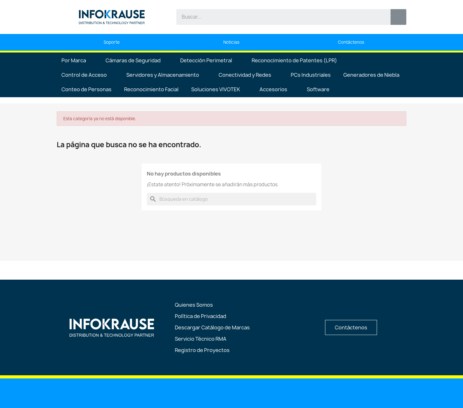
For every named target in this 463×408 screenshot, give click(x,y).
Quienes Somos (194, 304)
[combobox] (278, 17)
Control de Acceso (84, 74)
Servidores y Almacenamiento (162, 74)
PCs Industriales (311, 74)
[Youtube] (215, 392)
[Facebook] (232, 392)
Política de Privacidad (200, 316)
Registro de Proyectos (202, 350)
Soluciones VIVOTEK (215, 89)
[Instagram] (248, 392)
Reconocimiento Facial (151, 89)
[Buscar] (398, 17)
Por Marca (73, 60)
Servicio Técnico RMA (200, 338)
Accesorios (273, 89)
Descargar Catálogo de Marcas (212, 327)
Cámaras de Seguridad (133, 60)
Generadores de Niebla (371, 74)
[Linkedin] (199, 392)
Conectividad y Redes (245, 74)
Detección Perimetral (206, 60)
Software (318, 89)
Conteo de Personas (86, 89)
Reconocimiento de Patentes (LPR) (294, 60)
